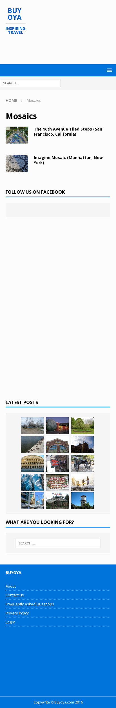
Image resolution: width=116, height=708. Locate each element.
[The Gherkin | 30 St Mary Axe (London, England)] (32, 482)
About (11, 586)
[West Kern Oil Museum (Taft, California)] (32, 425)
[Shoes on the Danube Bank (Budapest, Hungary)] (32, 444)
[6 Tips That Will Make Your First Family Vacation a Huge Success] (82, 482)
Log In (10, 622)
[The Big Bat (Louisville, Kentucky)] (82, 444)
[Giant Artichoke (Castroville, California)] (57, 425)
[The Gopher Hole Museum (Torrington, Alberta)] (57, 482)
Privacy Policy (17, 613)
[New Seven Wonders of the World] (32, 463)
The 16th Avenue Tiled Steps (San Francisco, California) (68, 131)
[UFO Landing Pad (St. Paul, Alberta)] (57, 500)
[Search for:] (30, 82)
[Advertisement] (61, 50)
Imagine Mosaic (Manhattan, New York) (68, 160)
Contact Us (15, 594)
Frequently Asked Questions (30, 603)
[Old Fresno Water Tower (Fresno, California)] (82, 500)
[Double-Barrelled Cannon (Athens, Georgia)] (82, 463)
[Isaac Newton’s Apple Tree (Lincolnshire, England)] (82, 425)
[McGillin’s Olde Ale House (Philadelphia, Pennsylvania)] (57, 463)
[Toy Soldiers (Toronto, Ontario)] (32, 500)
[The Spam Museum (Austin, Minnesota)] (57, 444)
